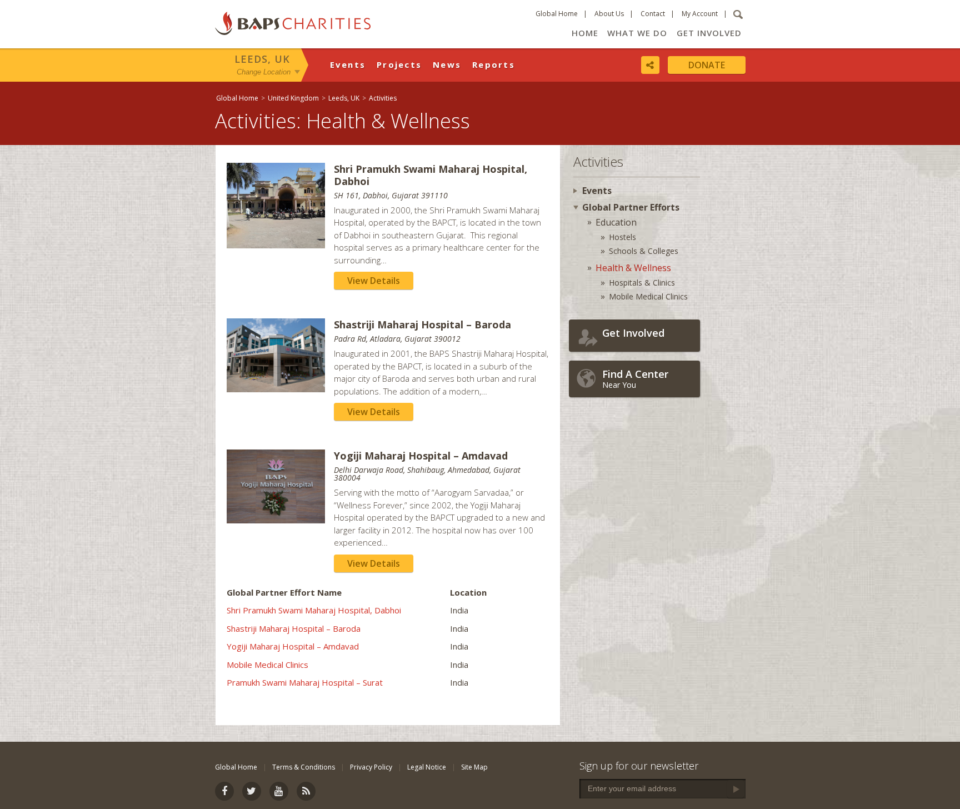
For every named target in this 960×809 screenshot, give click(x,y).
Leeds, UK (262, 59)
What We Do (637, 32)
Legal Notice (426, 767)
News (447, 64)
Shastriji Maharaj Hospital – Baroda (294, 628)
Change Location (264, 71)
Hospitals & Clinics (642, 282)
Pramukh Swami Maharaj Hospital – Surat (305, 682)
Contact (653, 13)
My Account (700, 13)
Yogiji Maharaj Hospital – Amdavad (293, 646)
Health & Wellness (633, 268)
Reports (493, 64)
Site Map (474, 767)
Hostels (622, 237)
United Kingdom (293, 98)
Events (348, 64)
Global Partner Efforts (630, 207)
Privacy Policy (371, 767)
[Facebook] (224, 791)
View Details (373, 280)
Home (585, 32)
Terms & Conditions (303, 767)
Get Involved (709, 32)
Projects (399, 64)
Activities (383, 98)
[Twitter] (251, 791)
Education (616, 222)
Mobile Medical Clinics (267, 664)
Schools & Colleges (643, 251)
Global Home (557, 13)
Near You (635, 378)
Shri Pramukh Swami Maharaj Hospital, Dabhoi (314, 610)
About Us (609, 13)
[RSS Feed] (306, 791)
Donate (706, 65)
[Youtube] (278, 791)
